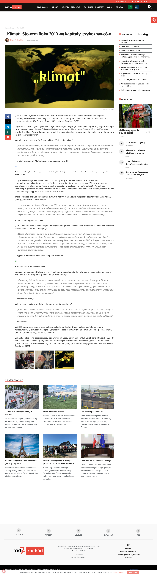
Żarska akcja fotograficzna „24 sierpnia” (18, 413)
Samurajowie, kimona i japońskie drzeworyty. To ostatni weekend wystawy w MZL (133, 62)
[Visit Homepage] (16, 7)
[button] (154, 20)
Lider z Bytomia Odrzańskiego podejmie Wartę (136, 163)
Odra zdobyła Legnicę (135, 142)
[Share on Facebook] (8, 116)
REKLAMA (119, 7)
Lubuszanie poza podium (92, 411)
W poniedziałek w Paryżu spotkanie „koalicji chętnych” (21, 462)
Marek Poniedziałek (16, 40)
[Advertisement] (78, 19)
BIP (128, 545)
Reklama (128, 548)
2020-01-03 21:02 (32, 40)
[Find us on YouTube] (138, 1)
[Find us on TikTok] (146, 1)
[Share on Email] (8, 137)
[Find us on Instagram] (141, 1)
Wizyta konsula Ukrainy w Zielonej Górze (134, 75)
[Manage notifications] (4, 571)
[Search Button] (151, 1)
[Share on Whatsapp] (8, 132)
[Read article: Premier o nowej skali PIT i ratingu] (97, 446)
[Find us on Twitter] (135, 1)
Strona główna (9, 28)
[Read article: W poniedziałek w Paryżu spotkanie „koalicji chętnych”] (22, 446)
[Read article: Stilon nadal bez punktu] (59, 397)
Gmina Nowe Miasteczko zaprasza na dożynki (136, 173)
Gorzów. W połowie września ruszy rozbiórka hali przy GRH (134, 68)
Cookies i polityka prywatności (128, 554)
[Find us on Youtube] (78, 531)
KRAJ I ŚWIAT (20, 28)
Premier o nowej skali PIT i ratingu (96, 461)
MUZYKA (65, 7)
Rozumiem (133, 572)
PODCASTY (99, 7)
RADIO (109, 7)
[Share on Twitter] (8, 121)
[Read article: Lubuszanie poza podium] (97, 397)
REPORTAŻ (75, 7)
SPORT (55, 7)
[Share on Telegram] (8, 126)
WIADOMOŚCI (42, 7)
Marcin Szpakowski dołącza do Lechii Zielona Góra (135, 85)
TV (85, 7)
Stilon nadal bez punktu (53, 411)
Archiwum (128, 558)
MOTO (90, 7)
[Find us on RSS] (144, 1)
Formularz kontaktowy (128, 551)
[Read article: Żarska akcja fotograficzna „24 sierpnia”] (22, 397)
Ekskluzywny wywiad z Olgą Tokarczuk (135, 90)
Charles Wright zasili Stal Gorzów (133, 80)
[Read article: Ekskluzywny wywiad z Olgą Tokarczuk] (135, 116)
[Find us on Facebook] (132, 1)
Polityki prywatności (118, 572)
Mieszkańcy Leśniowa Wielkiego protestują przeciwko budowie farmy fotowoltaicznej (59, 462)
